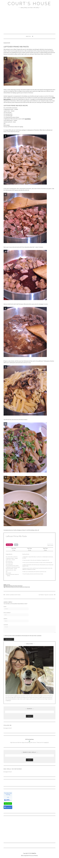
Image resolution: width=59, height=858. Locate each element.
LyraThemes (35, 855)
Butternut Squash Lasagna (46, 594)
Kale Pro (34, 853)
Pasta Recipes (20, 585)
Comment (6, 624)
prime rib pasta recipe (26, 586)
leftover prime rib (14, 586)
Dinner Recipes (15, 585)
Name (5, 606)
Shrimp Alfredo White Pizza (13, 594)
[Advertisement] (29, 21)
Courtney (8, 584)
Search (29, 716)
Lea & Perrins (28, 118)
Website (5, 618)
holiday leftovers (8, 586)
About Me (28, 36)
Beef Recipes (10, 585)
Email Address (7, 612)
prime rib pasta (19, 586)
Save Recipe (9, 544)
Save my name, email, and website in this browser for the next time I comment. (23, 635)
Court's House (29, 3)
